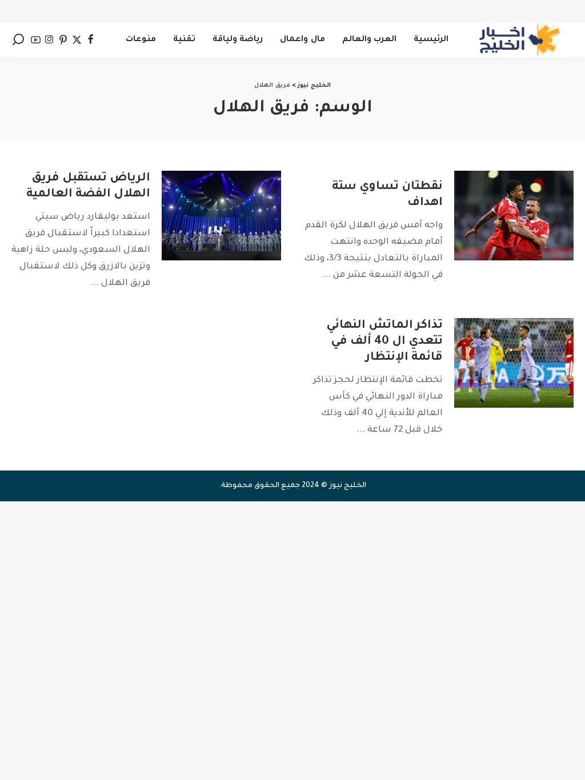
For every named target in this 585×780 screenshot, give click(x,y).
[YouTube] (36, 40)
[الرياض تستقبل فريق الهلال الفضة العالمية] (221, 215)
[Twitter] (77, 40)
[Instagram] (49, 40)
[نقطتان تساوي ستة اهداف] (514, 215)
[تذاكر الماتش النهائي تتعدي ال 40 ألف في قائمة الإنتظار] (514, 363)
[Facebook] (90, 40)
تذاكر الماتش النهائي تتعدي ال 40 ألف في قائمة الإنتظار (384, 342)
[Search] (18, 40)
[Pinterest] (63, 40)
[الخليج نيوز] (520, 40)
